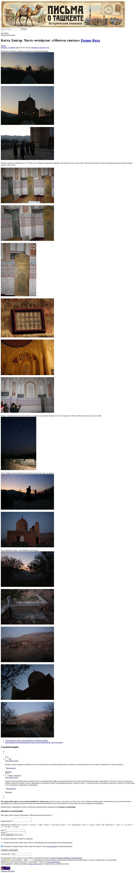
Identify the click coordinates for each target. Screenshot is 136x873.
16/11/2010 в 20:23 (11, 777)
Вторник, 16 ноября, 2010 (10, 47)
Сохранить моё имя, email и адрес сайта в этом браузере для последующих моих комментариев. (38, 842)
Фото (96, 40)
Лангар (3, 45)
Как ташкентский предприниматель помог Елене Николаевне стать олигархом (33, 742)
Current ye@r (6, 854)
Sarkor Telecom (34, 864)
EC (48, 47)
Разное (86, 40)
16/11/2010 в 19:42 (11, 761)
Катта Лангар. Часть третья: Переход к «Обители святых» (27, 740)
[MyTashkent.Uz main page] (68, 14)
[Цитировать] (11, 768)
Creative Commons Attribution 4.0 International (66, 858)
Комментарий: (7, 821)
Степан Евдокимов (53, 862)
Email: (3, 833)
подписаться (51, 846)
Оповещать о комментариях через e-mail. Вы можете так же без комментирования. (37, 846)
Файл (3, 835)
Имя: (3, 830)
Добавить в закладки (38, 47)
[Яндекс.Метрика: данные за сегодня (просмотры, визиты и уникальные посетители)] (8, 871)
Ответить (8, 772)
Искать (24, 29)
